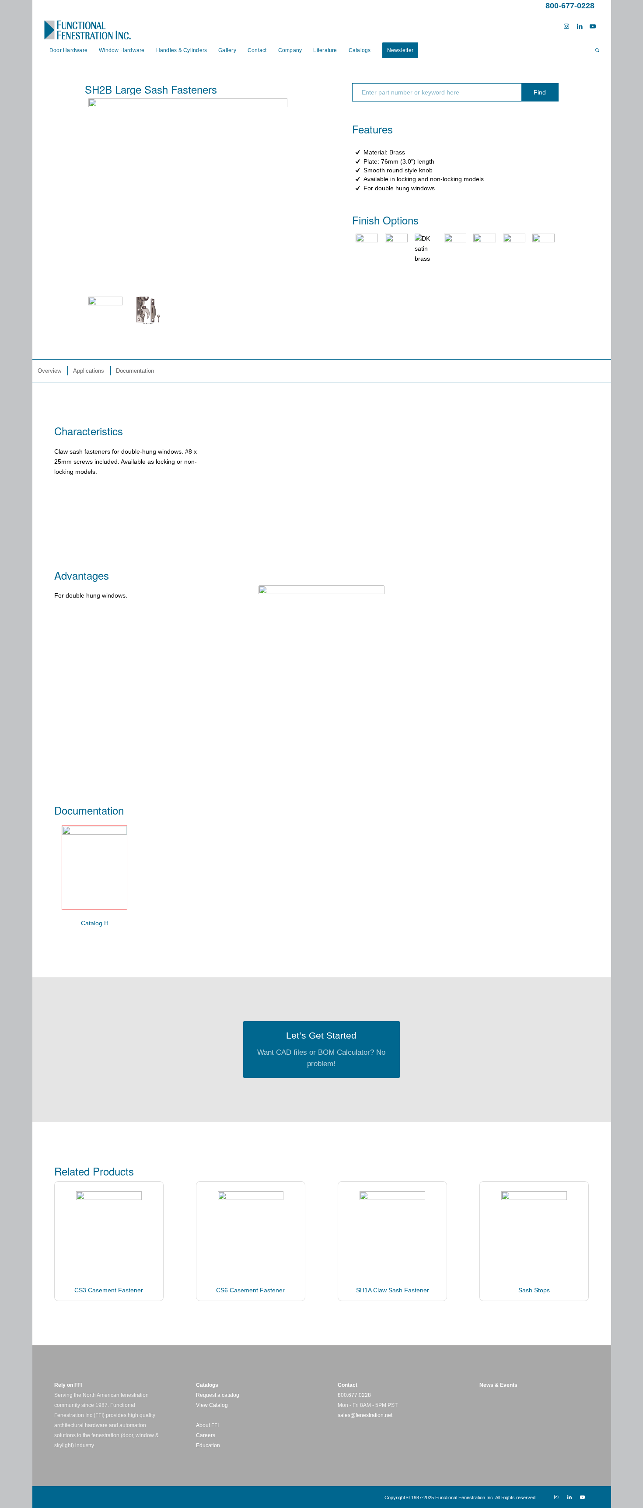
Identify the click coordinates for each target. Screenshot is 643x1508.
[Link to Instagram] (566, 26)
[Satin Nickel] (455, 248)
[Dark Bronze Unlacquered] (484, 248)
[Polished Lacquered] (366, 248)
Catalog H (94, 923)
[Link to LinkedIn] (579, 26)
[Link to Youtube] (592, 26)
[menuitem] (68, 50)
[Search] (594, 50)
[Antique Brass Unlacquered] (396, 248)
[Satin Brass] (425, 248)
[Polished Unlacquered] (543, 248)
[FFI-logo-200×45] (87, 26)
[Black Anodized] (514, 248)
